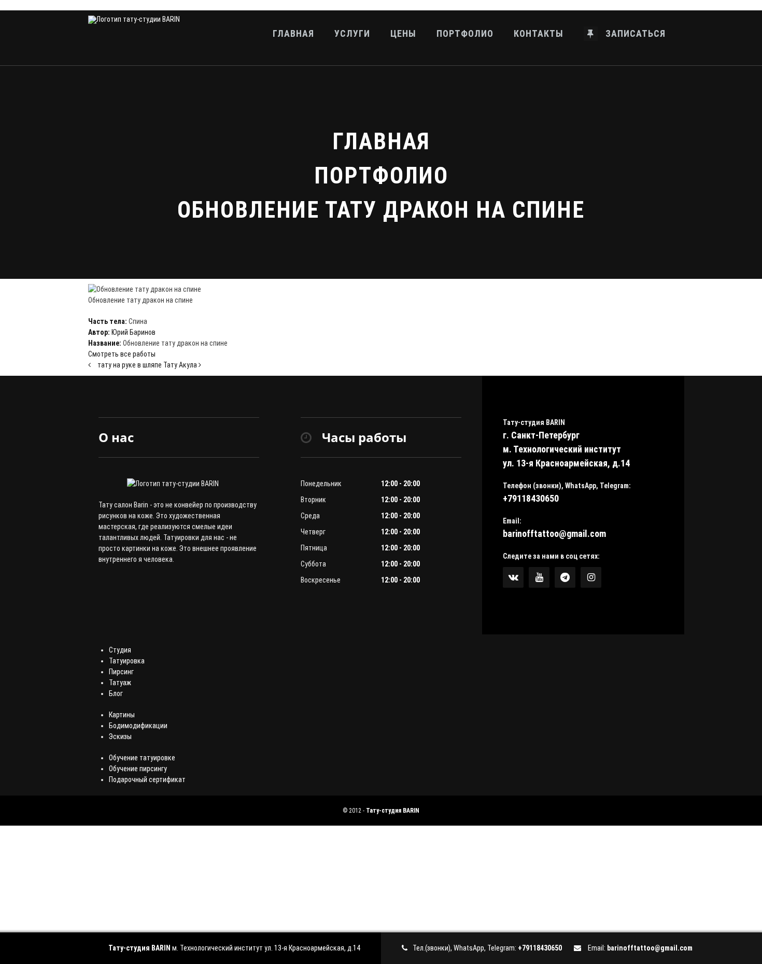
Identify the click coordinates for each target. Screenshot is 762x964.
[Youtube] (539, 577)
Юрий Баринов (133, 332)
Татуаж (120, 682)
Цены (403, 33)
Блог (116, 693)
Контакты (538, 33)
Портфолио (464, 33)
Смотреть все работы (122, 354)
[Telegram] (565, 577)
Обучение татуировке (142, 758)
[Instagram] (591, 577)
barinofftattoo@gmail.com (554, 533)
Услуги (352, 33)
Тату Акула (181, 365)
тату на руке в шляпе (129, 365)
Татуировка (127, 661)
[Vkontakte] (513, 577)
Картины (122, 715)
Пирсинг (121, 672)
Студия (120, 650)
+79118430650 (531, 498)
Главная (293, 33)
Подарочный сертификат (147, 779)
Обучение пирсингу (138, 768)
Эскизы (120, 736)
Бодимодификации (138, 725)
